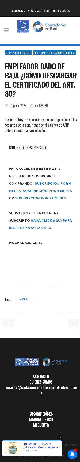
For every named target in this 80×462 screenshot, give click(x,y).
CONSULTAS (18, 10)
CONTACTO (41, 376)
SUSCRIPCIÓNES (41, 414)
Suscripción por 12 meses (41, 198)
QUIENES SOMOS (61, 10)
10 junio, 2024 (18, 105)
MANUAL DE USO (41, 419)
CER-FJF (43, 105)
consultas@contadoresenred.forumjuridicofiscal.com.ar (41, 390)
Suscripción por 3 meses (47, 191)
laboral (23, 299)
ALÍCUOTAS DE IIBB (38, 10)
